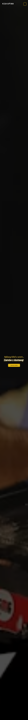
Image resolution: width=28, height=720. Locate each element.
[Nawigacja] (24, 4)
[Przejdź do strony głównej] (8, 3)
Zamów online (14, 365)
